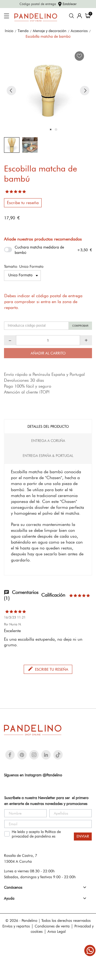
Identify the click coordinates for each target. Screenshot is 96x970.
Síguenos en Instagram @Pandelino (33, 775)
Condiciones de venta (52, 926)
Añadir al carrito (48, 353)
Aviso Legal (56, 931)
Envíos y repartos (16, 926)
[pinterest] (22, 755)
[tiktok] (58, 755)
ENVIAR (83, 836)
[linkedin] (46, 755)
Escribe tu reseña (23, 202)
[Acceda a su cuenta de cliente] (79, 15)
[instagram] (34, 755)
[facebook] (10, 755)
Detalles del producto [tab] (48, 426)
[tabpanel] (48, 90)
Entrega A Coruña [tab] (48, 440)
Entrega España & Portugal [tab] (48, 455)
